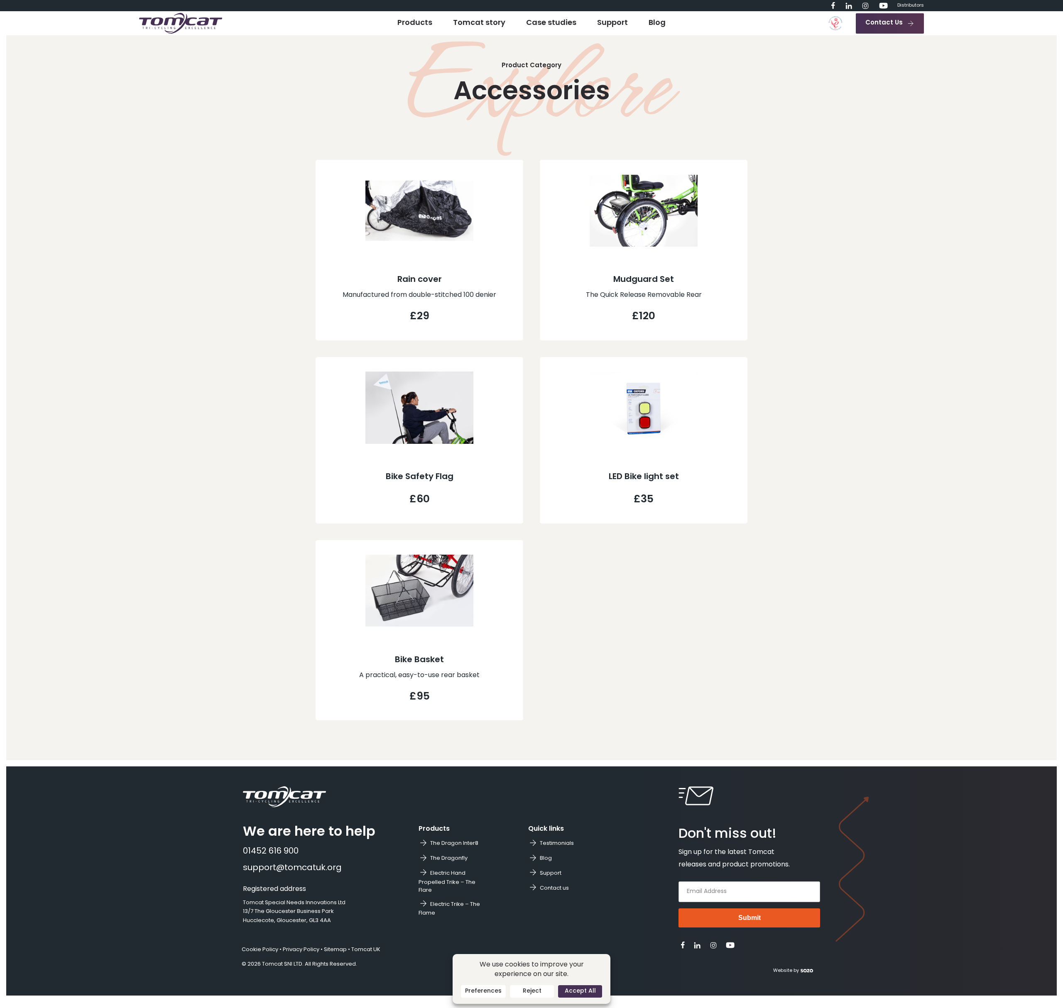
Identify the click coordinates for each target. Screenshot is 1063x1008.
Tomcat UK (365, 949)
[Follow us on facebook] (833, 5)
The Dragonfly (449, 858)
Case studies (551, 23)
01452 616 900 (271, 851)
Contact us (554, 888)
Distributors (910, 5)
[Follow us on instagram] (865, 5)
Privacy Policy (301, 949)
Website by (786, 971)
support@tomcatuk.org (292, 868)
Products (414, 23)
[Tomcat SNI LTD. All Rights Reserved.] (180, 23)
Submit (749, 917)
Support (612, 23)
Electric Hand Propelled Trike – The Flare (447, 882)
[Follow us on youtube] (883, 5)
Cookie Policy (260, 949)
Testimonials (557, 843)
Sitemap (335, 949)
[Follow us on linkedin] (849, 5)
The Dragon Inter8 (454, 843)
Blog (657, 23)
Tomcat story (479, 23)
